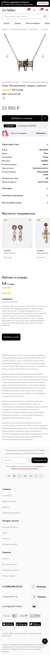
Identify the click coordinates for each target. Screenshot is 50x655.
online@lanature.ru (12, 606)
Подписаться (39, 460)
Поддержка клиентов (10, 570)
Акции (4, 533)
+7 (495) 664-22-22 (12, 586)
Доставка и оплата (9, 564)
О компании (7, 495)
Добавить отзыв (11, 337)
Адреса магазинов (9, 501)
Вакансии (5, 507)
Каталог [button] (7, 23)
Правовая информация (11, 513)
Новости (5, 539)
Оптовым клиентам (9, 544)
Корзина (5, 559)
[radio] (4, 98)
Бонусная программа (10, 527)
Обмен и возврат (8, 576)
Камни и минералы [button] (33, 23)
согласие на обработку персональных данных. (27, 467)
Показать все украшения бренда (35, 82)
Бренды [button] (18, 23)
